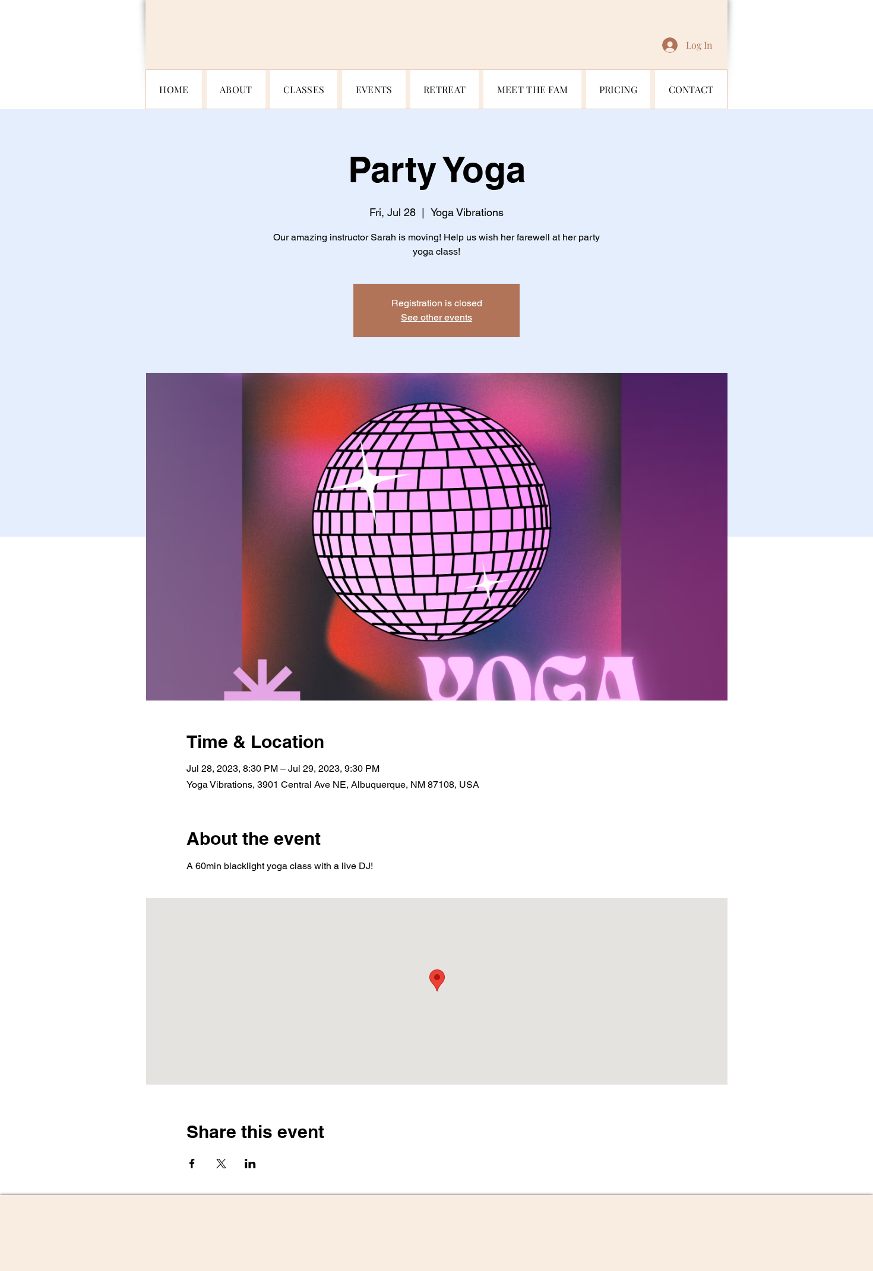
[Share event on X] (221, 1163)
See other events (436, 317)
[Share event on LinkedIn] (250, 1163)
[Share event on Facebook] (192, 1163)
